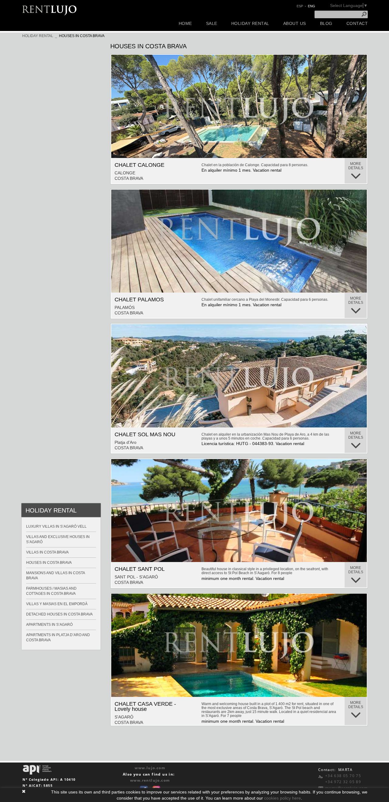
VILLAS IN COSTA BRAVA (47, 552)
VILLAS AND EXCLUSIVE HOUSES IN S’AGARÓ (58, 539)
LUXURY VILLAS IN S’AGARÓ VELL (56, 526)
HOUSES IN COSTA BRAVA (82, 36)
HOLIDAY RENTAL (37, 36)
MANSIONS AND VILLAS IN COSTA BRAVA (55, 575)
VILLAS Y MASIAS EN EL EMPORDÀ (57, 604)
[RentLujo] (49, 9)
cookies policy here (282, 798)
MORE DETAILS (355, 166)
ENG (311, 6)
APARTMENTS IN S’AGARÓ (49, 624)
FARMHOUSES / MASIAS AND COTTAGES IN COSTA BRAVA (51, 591)
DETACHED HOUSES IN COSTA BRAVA (59, 614)
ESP (300, 6)
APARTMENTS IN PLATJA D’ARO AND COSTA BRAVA (58, 637)
